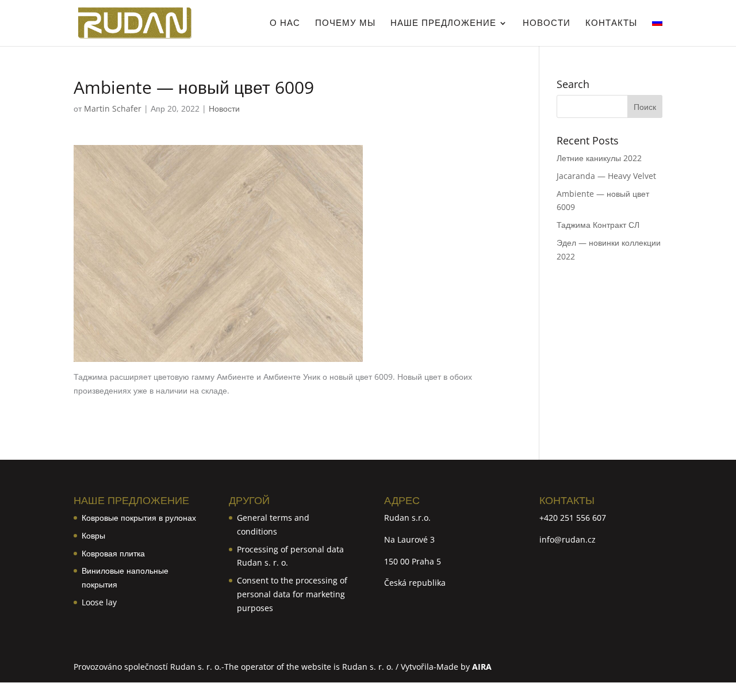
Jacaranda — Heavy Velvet (606, 175)
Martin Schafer (112, 108)
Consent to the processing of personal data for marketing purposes (292, 594)
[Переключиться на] (657, 32)
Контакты (611, 23)
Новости (546, 23)
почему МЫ (345, 23)
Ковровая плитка (113, 553)
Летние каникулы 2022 (599, 157)
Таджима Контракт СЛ (598, 224)
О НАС (285, 23)
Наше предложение (443, 23)
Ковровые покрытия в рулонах (139, 517)
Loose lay (99, 602)
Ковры (93, 535)
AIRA (482, 666)
